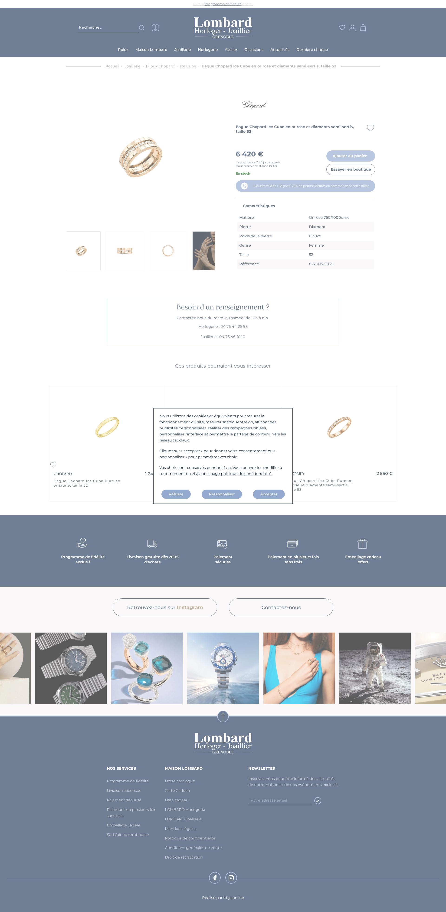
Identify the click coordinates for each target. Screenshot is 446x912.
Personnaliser (222, 494)
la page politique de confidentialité (239, 473)
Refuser (176, 494)
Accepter (269, 494)
